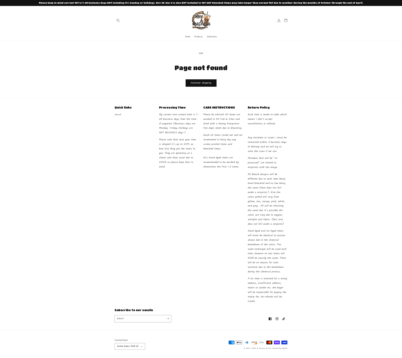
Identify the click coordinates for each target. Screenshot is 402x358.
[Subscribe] (167, 318)
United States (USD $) (128, 346)
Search (118, 114)
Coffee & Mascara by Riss (261, 348)
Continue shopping (201, 83)
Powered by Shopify (279, 348)
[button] (118, 20)
